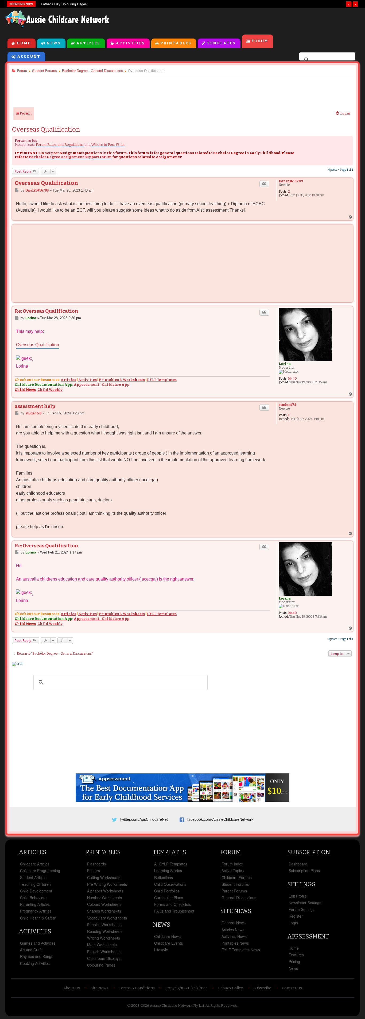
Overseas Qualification (46, 129)
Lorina (285, 364)
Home (24, 43)
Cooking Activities (35, 963)
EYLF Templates (162, 380)
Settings (301, 884)
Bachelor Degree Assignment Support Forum (70, 157)
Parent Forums (234, 891)
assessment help (35, 406)
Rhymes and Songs (36, 956)
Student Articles (33, 877)
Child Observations (170, 884)
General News (234, 922)
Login (293, 922)
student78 (287, 405)
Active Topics (233, 870)
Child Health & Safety (38, 918)
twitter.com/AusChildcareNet (144, 819)
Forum (259, 41)
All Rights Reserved (221, 1005)
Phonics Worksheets (104, 924)
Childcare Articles (34, 864)
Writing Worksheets (103, 938)
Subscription (308, 852)
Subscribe (262, 988)
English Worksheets (104, 951)
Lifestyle (161, 949)
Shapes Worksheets (104, 911)
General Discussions (239, 897)
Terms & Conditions (137, 988)
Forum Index (232, 864)
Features (296, 954)
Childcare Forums (237, 877)
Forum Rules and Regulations (60, 145)
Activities (130, 43)
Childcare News (167, 936)
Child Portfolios (167, 891)
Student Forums (235, 884)
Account (28, 56)
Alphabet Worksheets (105, 891)
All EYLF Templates (170, 864)
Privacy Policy (230, 988)
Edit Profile (298, 896)
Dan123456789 (291, 181)
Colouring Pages (101, 965)
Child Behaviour (33, 897)
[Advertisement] (238, 21)
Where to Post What (108, 145)
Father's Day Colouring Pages (64, 4)
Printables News (235, 943)
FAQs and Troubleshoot (174, 911)
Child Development (36, 891)
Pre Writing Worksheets (107, 884)
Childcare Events (168, 943)
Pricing (294, 961)
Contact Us (292, 988)
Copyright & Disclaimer (186, 988)
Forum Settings (301, 909)
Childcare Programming (40, 870)
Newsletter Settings (305, 902)
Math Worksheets (102, 944)
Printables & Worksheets (122, 380)
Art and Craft (31, 949)
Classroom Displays (104, 958)
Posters (93, 870)
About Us (71, 988)
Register (296, 916)
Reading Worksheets (104, 931)
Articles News (233, 929)
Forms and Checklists (172, 904)
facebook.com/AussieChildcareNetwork (220, 819)
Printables (175, 43)
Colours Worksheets (104, 904)
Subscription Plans (304, 870)
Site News (235, 911)
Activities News (234, 936)
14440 (292, 378)
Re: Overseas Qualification (46, 311)
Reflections (163, 877)
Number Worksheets (104, 897)
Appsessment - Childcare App (101, 385)
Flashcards (96, 864)
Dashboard (298, 864)
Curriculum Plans (168, 897)
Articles (88, 43)
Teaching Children (35, 884)
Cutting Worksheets (103, 877)
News (53, 43)
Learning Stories (168, 870)
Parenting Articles (35, 904)
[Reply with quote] (264, 184)
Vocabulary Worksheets (107, 918)
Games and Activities (38, 943)
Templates (221, 43)
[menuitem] (343, 113)
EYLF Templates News (241, 949)
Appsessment (308, 936)
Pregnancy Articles (36, 911)
